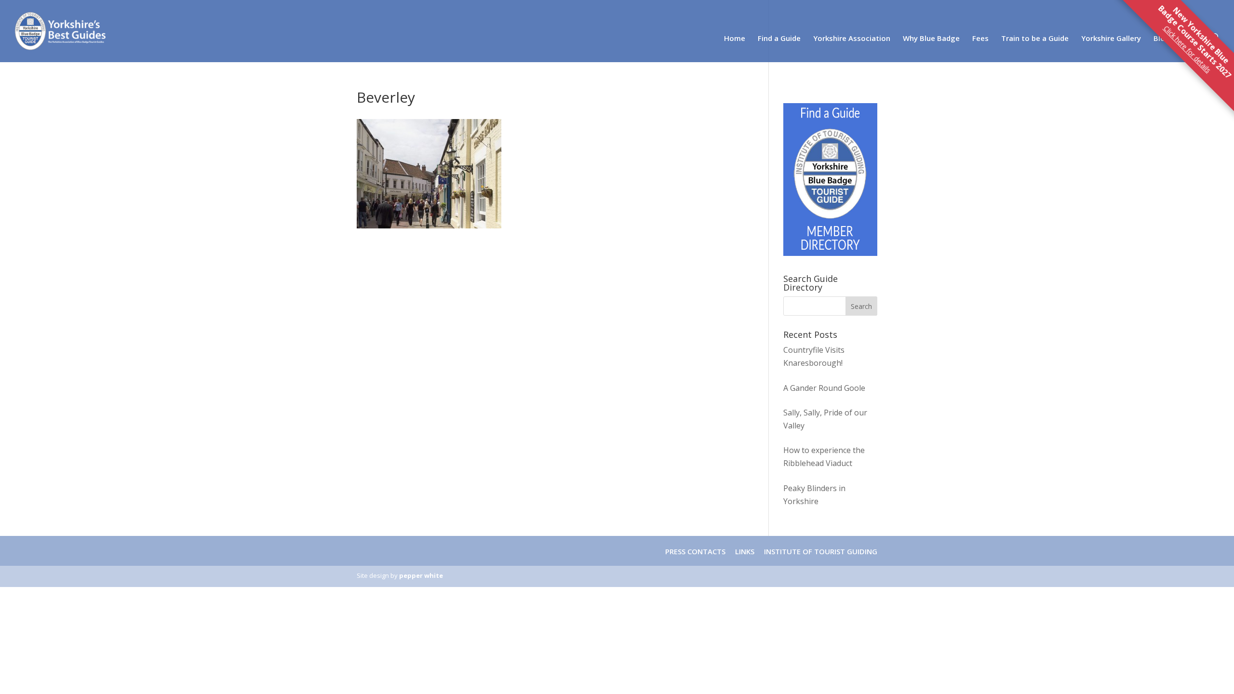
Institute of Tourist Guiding (819, 551)
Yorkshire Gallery (1111, 39)
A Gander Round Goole (824, 388)
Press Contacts (695, 551)
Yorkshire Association (851, 39)
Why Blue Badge (931, 39)
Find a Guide (779, 39)
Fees (980, 39)
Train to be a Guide (1035, 39)
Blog (1162, 39)
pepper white (421, 575)
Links (744, 551)
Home (734, 39)
